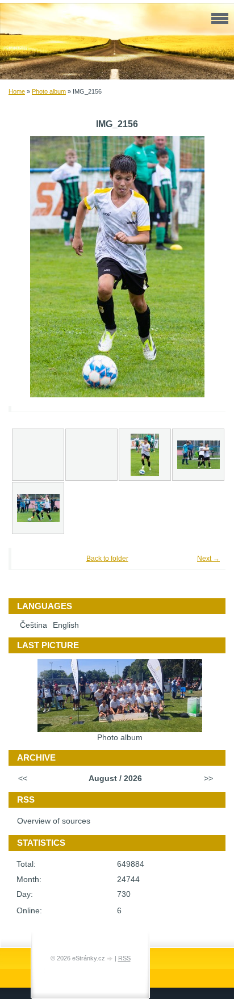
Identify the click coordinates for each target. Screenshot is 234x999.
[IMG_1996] (38, 508)
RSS (124, 958)
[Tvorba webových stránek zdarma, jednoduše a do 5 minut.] (111, 959)
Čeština (33, 625)
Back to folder (107, 559)
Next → (208, 559)
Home (17, 91)
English (66, 625)
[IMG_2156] (144, 454)
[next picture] (201, 266)
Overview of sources (53, 821)
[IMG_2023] (198, 454)
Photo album (49, 91)
